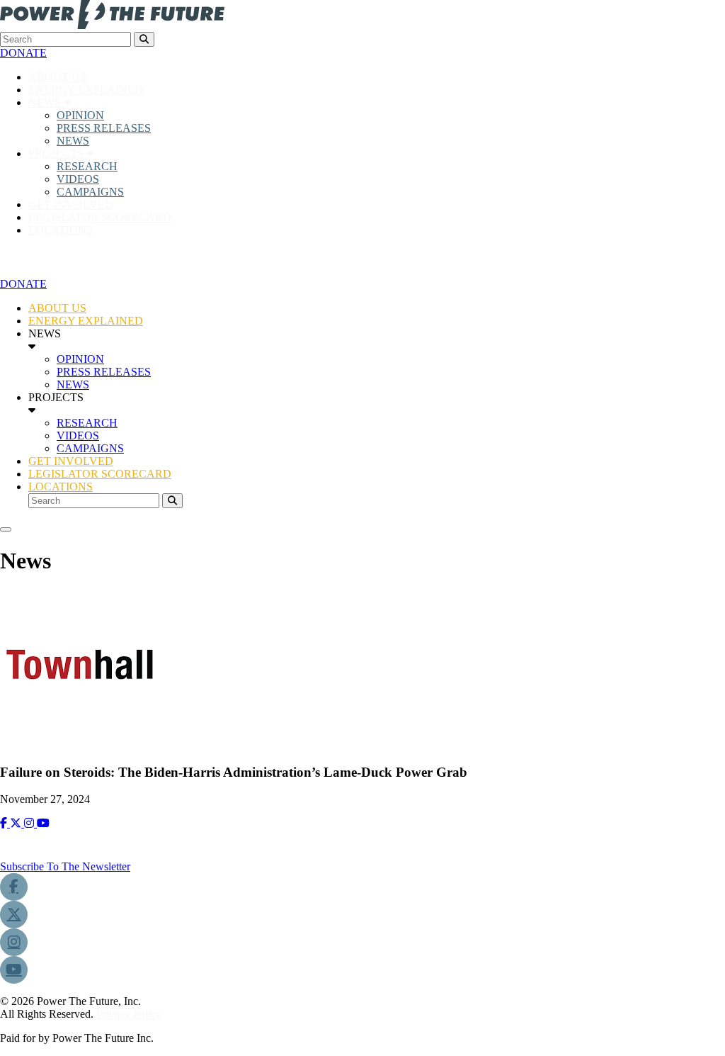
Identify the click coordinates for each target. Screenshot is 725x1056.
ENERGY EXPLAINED (85, 90)
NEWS (46, 102)
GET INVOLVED (70, 204)
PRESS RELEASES (104, 128)
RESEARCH (87, 166)
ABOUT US (57, 77)
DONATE (23, 53)
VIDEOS (78, 179)
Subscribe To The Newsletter (65, 866)
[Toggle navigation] (5, 529)
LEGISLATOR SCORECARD (99, 217)
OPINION (80, 115)
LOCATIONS (60, 230)
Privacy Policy (128, 1014)
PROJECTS (57, 153)
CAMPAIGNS (90, 192)
